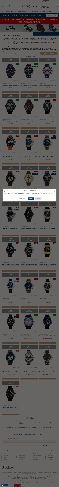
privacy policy (28, 195)
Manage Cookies (22, 198)
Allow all (31, 198)
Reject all (38, 198)
